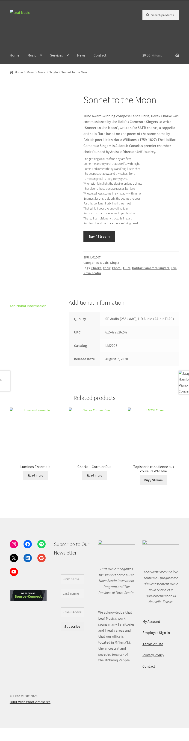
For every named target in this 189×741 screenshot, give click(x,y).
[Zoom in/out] (5, 732)
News (81, 55)
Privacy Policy (153, 655)
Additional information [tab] (28, 305)
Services (56, 55)
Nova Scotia (92, 273)
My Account (151, 621)
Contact (100, 55)
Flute (126, 268)
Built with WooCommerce (30, 701)
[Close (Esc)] (38, 732)
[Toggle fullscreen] (16, 732)
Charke (96, 268)
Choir (106, 268)
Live (174, 268)
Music (31, 55)
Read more (35, 475)
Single (53, 72)
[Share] (27, 732)
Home (14, 55)
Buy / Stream (99, 236)
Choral (116, 268)
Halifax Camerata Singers (150, 268)
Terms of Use (152, 644)
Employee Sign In (156, 632)
